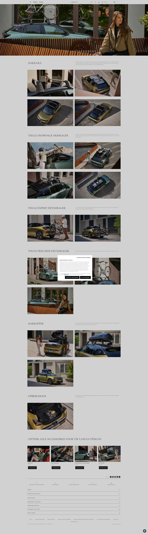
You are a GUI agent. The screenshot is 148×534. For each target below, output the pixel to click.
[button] (83, 257)
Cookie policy (66, 274)
